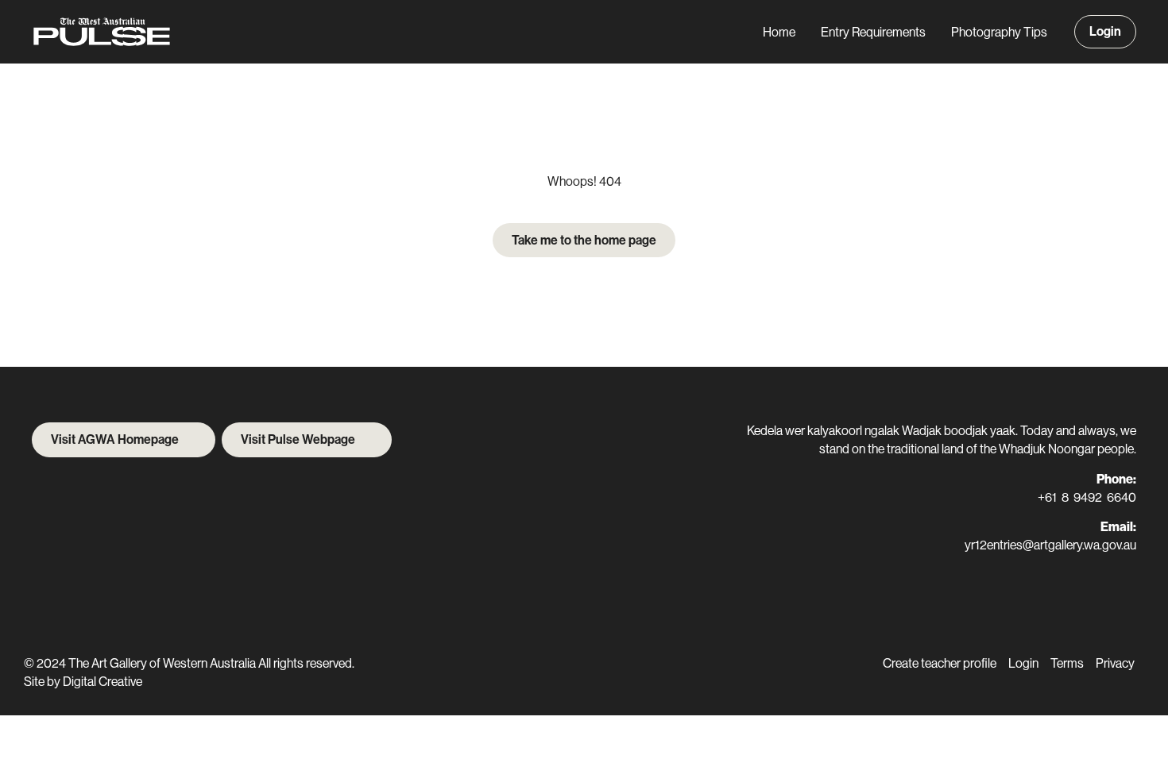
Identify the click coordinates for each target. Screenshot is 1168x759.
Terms (1067, 663)
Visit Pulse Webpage (298, 439)
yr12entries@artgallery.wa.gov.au (1050, 545)
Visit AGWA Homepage (115, 439)
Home (779, 32)
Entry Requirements (873, 32)
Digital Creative (102, 681)
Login (1105, 31)
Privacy (1115, 663)
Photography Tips (999, 32)
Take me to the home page (584, 240)
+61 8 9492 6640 (1087, 497)
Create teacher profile (939, 663)
